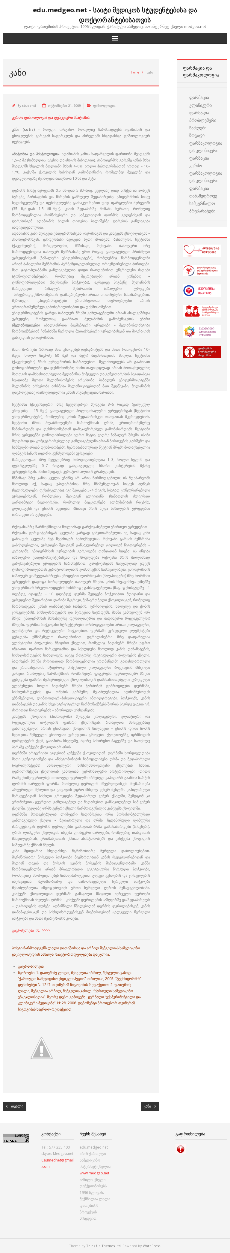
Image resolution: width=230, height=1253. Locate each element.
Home (135, 72)
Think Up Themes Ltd (103, 1245)
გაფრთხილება (31, 966)
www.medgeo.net (94, 1173)
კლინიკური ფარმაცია (200, 109)
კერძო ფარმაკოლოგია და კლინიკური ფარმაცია (205, 177)
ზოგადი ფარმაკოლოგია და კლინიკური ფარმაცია (205, 146)
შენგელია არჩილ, (86, 972)
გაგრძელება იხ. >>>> (31, 930)
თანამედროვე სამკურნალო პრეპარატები (203, 203)
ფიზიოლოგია (104, 105)
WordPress (151, 1245)
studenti (29, 105)
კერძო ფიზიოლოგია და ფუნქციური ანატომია (51, 117)
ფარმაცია (199, 97)
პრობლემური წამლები (202, 124)
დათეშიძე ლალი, (55, 972)
